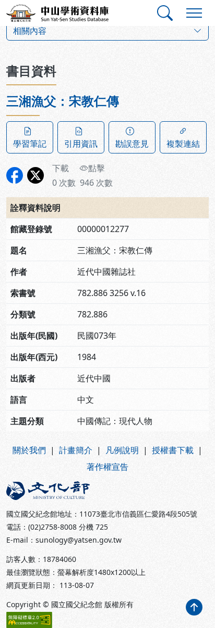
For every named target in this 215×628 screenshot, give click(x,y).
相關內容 (29, 30)
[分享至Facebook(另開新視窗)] (14, 175)
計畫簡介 (75, 450)
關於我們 (29, 450)
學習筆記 (29, 143)
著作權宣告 (107, 466)
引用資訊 (81, 143)
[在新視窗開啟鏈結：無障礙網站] (29, 620)
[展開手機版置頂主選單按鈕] (194, 13)
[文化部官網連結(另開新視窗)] (53, 490)
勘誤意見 (132, 143)
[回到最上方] (194, 607)
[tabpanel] (107, 262)
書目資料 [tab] (31, 70)
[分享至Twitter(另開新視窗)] (35, 175)
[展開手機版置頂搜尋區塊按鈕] (165, 13)
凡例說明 (122, 450)
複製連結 (183, 143)
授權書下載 (173, 450)
